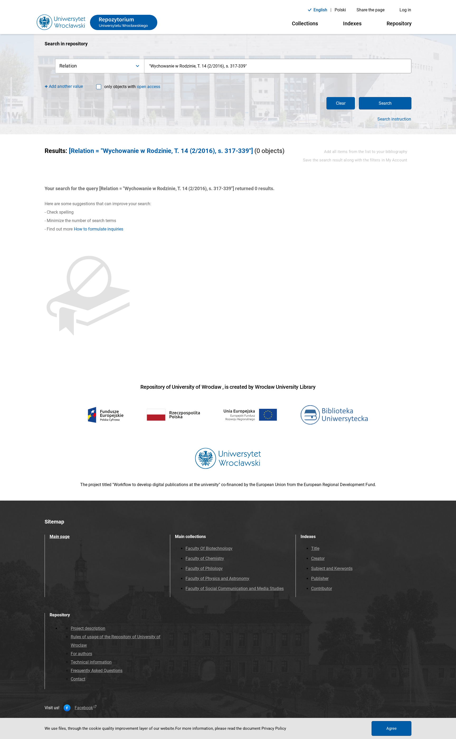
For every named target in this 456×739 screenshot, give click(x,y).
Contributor (321, 588)
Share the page (370, 9)
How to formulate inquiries (98, 229)
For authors (81, 653)
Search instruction (394, 119)
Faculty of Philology (204, 568)
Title (315, 548)
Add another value (66, 86)
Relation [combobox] (68, 66)
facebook (84, 708)
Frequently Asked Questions (96, 670)
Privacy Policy (274, 728)
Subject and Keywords (332, 568)
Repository (399, 23)
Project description (88, 628)
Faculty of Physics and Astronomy (217, 578)
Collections (305, 23)
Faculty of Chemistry (205, 558)
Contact (78, 679)
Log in (405, 9)
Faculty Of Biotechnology (209, 548)
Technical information (91, 662)
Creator (318, 558)
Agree (391, 728)
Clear (340, 103)
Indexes (352, 23)
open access (148, 86)
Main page (60, 536)
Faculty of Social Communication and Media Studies (235, 588)
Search (385, 103)
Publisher (320, 578)
